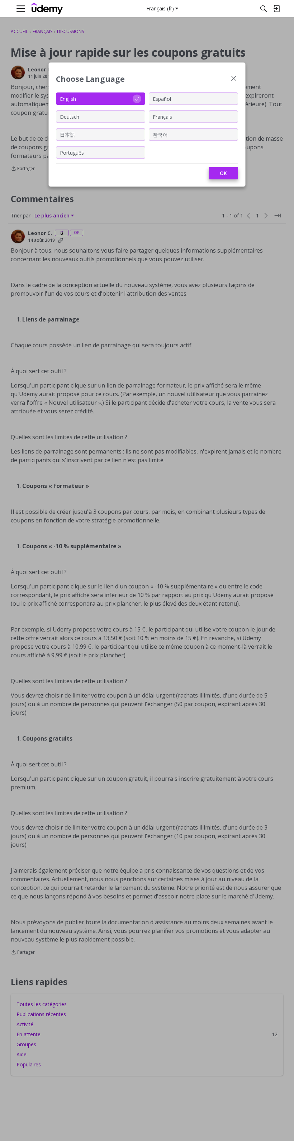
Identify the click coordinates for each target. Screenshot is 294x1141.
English (68, 98)
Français (162, 116)
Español (162, 98)
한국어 (160, 134)
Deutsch (69, 116)
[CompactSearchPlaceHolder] (263, 8)
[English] (47, 9)
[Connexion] (276, 8)
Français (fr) (160, 8)
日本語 (67, 134)
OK (223, 173)
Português (72, 152)
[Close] (233, 79)
